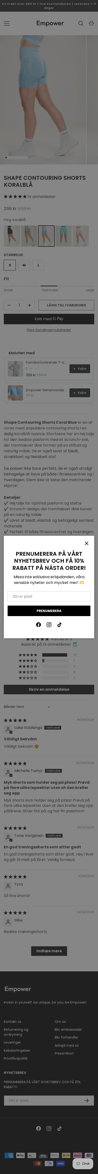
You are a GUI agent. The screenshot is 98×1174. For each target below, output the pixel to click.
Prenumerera (49, 610)
